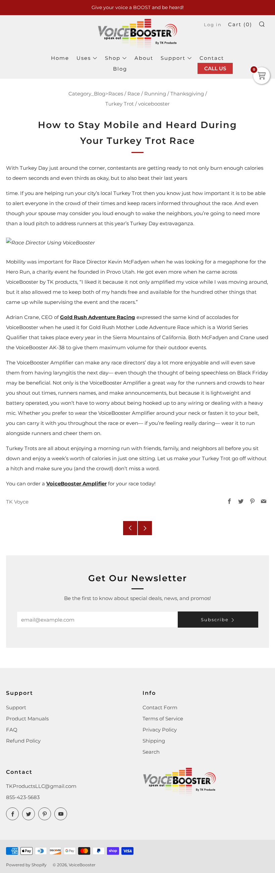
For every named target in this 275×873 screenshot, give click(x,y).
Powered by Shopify (26, 864)
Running (155, 93)
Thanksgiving (187, 93)
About (143, 58)
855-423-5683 (23, 797)
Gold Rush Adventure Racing (97, 317)
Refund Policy (23, 741)
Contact (212, 58)
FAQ (11, 729)
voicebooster (154, 104)
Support (173, 58)
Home (60, 58)
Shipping (154, 741)
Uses (83, 58)
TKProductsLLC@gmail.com (41, 786)
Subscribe (215, 619)
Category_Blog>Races (95, 93)
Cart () (240, 24)
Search (151, 752)
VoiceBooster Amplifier (76, 483)
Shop (112, 58)
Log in (213, 24)
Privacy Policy (160, 729)
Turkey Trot (119, 104)
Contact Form (160, 707)
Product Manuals (27, 718)
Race (133, 93)
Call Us (215, 68)
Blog (120, 69)
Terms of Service (163, 718)
